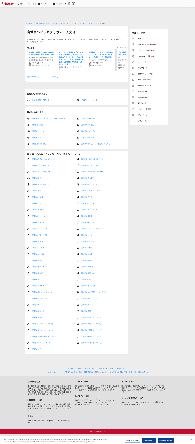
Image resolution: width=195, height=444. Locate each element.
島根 (42, 392)
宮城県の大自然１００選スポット (93, 159)
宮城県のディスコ (38, 203)
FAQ (93, 368)
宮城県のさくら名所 (88, 285)
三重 (51, 390)
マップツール (45, 404)
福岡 (31, 394)
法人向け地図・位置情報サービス (133, 386)
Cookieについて (121, 368)
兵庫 (68, 390)
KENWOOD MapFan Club (130, 404)
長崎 (39, 394)
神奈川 (54, 388)
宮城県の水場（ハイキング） (91, 324)
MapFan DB (156, 388)
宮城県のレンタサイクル (40, 247)
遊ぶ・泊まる (52, 23)
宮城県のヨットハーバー (90, 241)
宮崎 (51, 394)
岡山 (47, 392)
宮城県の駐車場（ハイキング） (92, 330)
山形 (65, 386)
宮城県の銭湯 (86, 311)
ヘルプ (87, 368)
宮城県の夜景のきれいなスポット (93, 171)
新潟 (59, 388)
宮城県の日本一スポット (40, 165)
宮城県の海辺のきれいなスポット (43, 159)
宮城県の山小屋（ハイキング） (43, 324)
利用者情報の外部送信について (95, 372)
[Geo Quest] (73, 3)
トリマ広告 (147, 390)
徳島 (59, 392)
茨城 (29, 388)
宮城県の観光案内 (38, 273)
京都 (64, 390)
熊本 (43, 394)
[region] (97, 440)
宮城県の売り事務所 (39, 144)
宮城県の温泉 (36, 178)
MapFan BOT (93, 402)
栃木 (33, 388)
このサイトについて (53, 372)
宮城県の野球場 (37, 241)
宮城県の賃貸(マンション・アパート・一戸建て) (49, 118)
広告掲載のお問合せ (141, 372)
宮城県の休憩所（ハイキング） (92, 336)
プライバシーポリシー (105, 368)
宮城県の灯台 (86, 279)
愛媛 (67, 392)
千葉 (45, 388)
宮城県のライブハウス (89, 209)
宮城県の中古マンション (40, 131)
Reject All (148, 440)
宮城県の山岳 (36, 349)
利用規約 (80, 368)
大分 (47, 394)
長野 (35, 390)
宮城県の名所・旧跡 (88, 266)
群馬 (37, 388)
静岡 (43, 390)
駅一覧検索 (34, 408)
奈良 (29, 392)
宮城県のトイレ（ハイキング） (43, 330)
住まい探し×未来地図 (58, 404)
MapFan (29, 23)
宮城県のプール (86, 235)
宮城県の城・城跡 (38, 254)
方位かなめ (108, 402)
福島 (69, 386)
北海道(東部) (32, 386)
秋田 (61, 386)
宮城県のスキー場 (38, 222)
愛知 (47, 390)
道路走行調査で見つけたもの (98, 388)
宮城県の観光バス (87, 273)
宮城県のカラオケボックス (41, 184)
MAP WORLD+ (137, 390)
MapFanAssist (82, 402)
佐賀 (35, 394)
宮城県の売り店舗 (87, 137)
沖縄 (61, 394)
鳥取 (38, 392)
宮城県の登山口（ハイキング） (92, 317)
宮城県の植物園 (37, 197)
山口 (55, 392)
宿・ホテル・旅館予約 (106, 390)
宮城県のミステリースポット (91, 165)
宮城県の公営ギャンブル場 (90, 190)
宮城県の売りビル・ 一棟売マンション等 (95, 144)
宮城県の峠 (35, 279)
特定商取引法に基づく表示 (72, 372)
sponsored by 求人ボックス (119, 47)
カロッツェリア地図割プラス (153, 402)
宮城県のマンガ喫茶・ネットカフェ (94, 292)
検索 (29, 404)
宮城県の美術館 (86, 260)
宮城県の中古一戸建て (89, 131)
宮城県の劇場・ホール (39, 266)
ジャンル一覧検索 (45, 408)
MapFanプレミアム (81, 400)
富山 (63, 388)
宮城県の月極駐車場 (88, 118)
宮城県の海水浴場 (87, 178)
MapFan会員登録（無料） (37, 420)
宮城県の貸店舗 (37, 125)
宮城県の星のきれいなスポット (43, 171)
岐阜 (39, 390)
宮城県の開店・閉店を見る (41, 100)
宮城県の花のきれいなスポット (43, 292)
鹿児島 (56, 394)
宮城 (57, 386)
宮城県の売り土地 (38, 137)
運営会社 (71, 368)
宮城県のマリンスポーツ (90, 298)
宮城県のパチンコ (87, 203)
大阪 (60, 390)
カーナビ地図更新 (91, 390)
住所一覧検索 (56, 406)
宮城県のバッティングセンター (92, 228)
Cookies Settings (132, 440)
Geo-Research (157, 390)
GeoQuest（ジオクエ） (82, 404)
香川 (63, 392)
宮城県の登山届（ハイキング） (92, 343)
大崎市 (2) (55, 77)
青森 (49, 386)
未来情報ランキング (43, 406)
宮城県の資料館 (86, 247)
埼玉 (41, 388)
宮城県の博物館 (37, 260)
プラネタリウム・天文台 (88, 23)
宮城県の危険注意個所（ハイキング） (45, 336)
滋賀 (56, 390)
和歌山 (34, 392)
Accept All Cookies (165, 440)
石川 (67, 388)
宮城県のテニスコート (39, 228)
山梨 (31, 390)
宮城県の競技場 (86, 216)
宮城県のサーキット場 (39, 298)
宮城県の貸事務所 (87, 125)
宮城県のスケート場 (88, 222)
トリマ (101, 402)
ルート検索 (35, 404)
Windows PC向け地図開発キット (139, 388)
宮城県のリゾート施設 (39, 216)
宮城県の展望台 (37, 317)
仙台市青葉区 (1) (33, 77)
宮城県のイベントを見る (90, 100)
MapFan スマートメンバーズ (131, 402)
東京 (49, 388)
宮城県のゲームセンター (90, 184)
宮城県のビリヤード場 (39, 235)
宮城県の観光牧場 (38, 209)
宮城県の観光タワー (39, 311)
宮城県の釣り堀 (86, 197)
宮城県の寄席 (36, 190)
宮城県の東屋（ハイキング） (42, 343)
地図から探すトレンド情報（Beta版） (98, 386)
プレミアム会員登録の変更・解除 (120, 372)
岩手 (53, 386)
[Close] (191, 439)
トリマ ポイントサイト (100, 404)
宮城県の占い (36, 305)
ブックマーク (57, 408)
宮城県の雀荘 (86, 305)
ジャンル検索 (40, 23)
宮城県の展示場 (86, 254)
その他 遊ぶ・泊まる (68, 23)
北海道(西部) (41, 386)
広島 (51, 392)
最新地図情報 (79, 386)
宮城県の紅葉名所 (38, 285)
